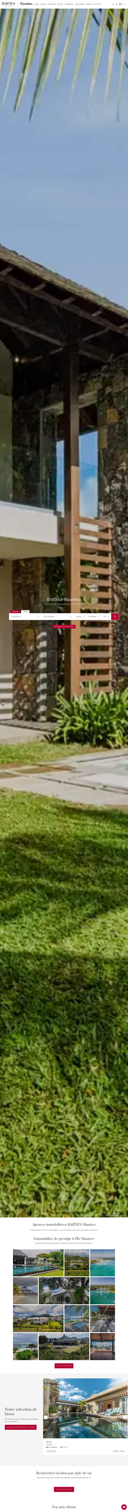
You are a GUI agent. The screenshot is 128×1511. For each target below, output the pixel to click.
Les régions (51, 4)
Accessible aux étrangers (64, 626)
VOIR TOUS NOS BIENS (64, 1366)
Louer (37, 4)
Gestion (60, 4)
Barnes (88, 4)
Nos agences (79, 4)
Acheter (15, 611)
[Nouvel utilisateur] (116, 4)
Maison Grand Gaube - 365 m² (115, 1215)
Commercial (69, 4)
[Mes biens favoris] (113, 4)
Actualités (97, 4)
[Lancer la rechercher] (115, 616)
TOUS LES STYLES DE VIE (64, 1489)
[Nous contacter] (124, 1507)
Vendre (43, 4)
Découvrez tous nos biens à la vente (21, 1427)
